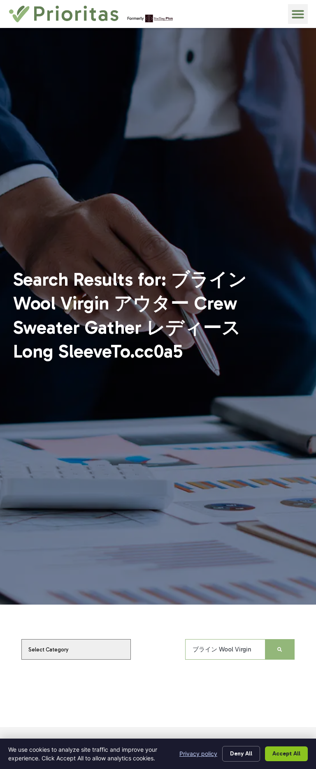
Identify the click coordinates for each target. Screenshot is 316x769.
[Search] (279, 649)
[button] (298, 14)
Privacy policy (198, 753)
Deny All (241, 753)
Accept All (286, 753)
